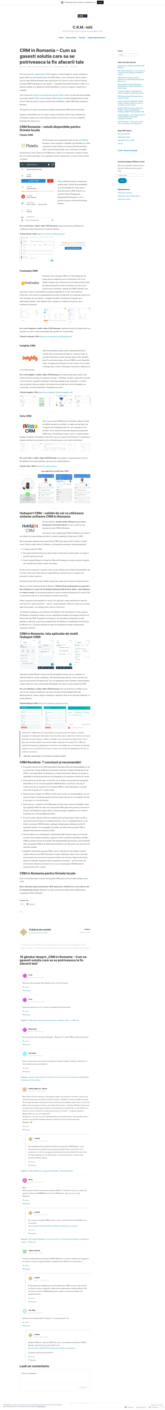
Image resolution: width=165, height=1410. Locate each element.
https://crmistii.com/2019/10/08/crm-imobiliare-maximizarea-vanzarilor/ (53, 1226)
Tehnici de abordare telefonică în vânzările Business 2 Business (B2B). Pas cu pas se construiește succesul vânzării (130, 103)
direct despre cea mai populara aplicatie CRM (46, 95)
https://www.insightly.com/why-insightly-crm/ (56, 392)
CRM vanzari (39, 98)
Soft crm (50, 66)
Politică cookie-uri (41, 1406)
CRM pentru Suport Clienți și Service (129, 196)
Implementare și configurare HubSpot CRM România (131, 66)
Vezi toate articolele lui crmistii (38, 933)
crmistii (24, 66)
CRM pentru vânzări (124, 199)
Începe (100, 2)
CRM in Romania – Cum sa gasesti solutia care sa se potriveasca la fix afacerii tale (130, 122)
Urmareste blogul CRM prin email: (131, 162)
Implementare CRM (124, 137)
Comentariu (83, 1387)
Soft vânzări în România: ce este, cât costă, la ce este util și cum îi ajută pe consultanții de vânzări (131, 72)
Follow (122, 181)
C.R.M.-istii (82, 27)
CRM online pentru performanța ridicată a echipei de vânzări (130, 97)
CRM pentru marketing (125, 193)
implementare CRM (42, 74)
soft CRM (82, 140)
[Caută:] (128, 55)
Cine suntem (71, 38)
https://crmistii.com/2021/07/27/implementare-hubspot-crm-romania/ (51, 1348)
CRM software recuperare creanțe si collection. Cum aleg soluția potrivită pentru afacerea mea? (131, 79)
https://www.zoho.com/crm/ (46, 466)
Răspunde (27, 990)
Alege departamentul (96, 38)
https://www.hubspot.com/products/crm (53, 703)
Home (61, 38)
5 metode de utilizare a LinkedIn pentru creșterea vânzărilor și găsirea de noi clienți (130, 92)
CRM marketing (58, 98)
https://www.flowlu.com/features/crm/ (51, 234)
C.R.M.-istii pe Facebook (127, 150)
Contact (82, 38)
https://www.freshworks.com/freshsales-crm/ (56, 336)
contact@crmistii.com (64, 117)
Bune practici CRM (124, 134)
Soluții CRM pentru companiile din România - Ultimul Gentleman (51, 1171)
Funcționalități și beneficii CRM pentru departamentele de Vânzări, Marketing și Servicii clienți (130, 86)
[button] (37, 249)
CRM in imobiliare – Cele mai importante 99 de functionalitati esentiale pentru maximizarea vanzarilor (55, 948)
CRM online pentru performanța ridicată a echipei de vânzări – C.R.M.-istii (54, 1020)
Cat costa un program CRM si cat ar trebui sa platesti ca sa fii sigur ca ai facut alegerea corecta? (52, 945)
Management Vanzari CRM (38, 66)
